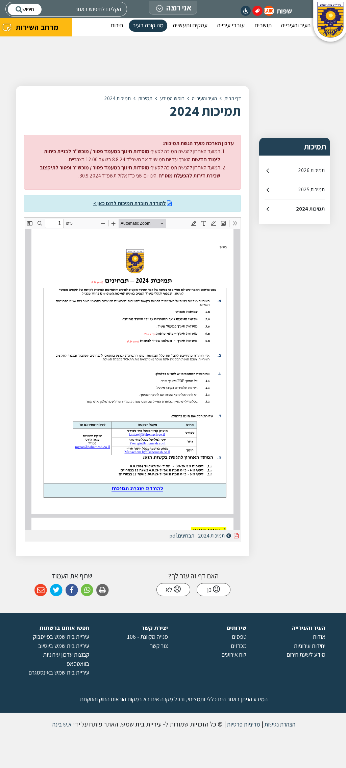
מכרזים (239, 646)
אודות (319, 636)
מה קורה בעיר (148, 25)
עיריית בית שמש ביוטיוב (63, 646)
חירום (116, 25)
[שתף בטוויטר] (56, 590)
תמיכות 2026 (311, 170)
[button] (269, 11)
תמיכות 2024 (310, 208)
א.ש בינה (61, 724)
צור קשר (159, 646)
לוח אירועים (234, 654)
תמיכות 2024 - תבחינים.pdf (180, 534)
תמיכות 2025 (311, 189)
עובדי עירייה (231, 25)
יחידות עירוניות (309, 646)
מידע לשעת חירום (306, 654)
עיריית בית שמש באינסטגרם (58, 672)
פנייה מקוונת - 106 (147, 636)
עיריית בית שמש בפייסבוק (61, 636)
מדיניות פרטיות (243, 724)
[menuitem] (295, 27)
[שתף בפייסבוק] (72, 590)
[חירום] (257, 11)
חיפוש (28, 9)
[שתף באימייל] (40, 590)
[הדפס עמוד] (102, 590)
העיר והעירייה (296, 25)
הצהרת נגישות (279, 724)
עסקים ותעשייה (190, 25)
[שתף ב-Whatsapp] (87, 590)
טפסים (239, 636)
